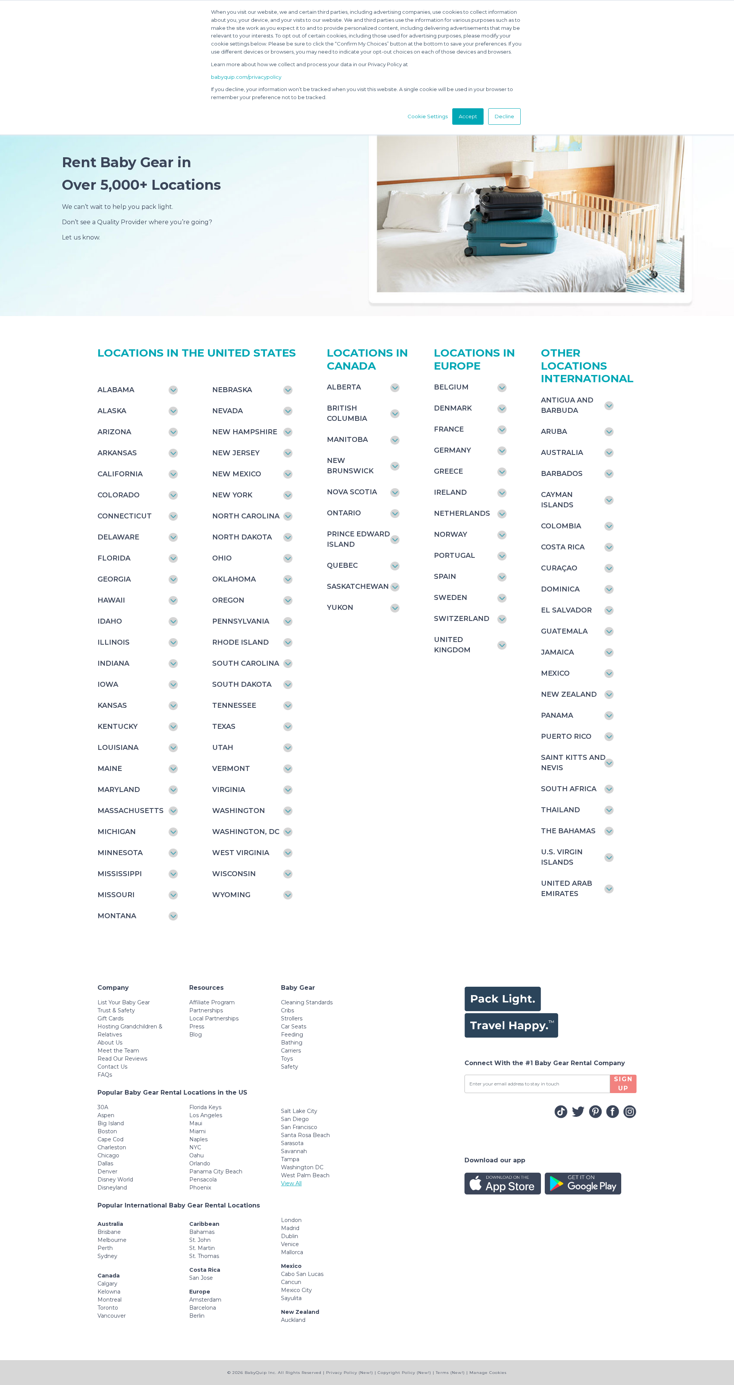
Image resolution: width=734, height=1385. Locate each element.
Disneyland (112, 1187)
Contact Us (112, 1066)
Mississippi (119, 874)
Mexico (555, 673)
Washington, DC (245, 832)
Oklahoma (234, 579)
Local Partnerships (214, 1018)
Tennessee (234, 705)
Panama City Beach (215, 1171)
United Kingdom (452, 644)
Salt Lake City (299, 1111)
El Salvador (566, 610)
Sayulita (291, 1298)
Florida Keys (205, 1107)
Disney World (115, 1179)
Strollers (291, 1018)
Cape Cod (110, 1139)
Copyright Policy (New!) (404, 1372)
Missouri (116, 895)
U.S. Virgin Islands (562, 857)
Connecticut (124, 516)
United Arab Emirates (566, 888)
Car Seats (293, 1026)
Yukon (340, 607)
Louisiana (117, 747)
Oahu (196, 1155)
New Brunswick (350, 465)
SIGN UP (623, 1083)
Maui (195, 1123)
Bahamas (201, 1232)
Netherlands (462, 513)
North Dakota (242, 537)
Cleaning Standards (307, 1002)
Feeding (292, 1034)
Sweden (450, 597)
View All (291, 1183)
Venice (290, 1244)
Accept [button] (468, 116)
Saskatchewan (358, 586)
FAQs (104, 1074)
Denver (107, 1171)
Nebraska (232, 390)
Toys (287, 1058)
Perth (105, 1248)
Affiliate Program (212, 1002)
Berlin (197, 1315)
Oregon (228, 600)
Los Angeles (205, 1115)
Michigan (116, 832)
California (120, 474)
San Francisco (299, 1127)
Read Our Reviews (122, 1058)
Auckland (293, 1320)
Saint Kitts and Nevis (573, 762)
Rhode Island (240, 642)
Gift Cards (110, 1018)
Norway (450, 534)
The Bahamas (568, 831)
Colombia (561, 526)
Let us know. (81, 237)
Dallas (105, 1163)
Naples (198, 1139)
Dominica (560, 589)
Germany (452, 450)
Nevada (227, 411)
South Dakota (241, 684)
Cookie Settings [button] (428, 116)
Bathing (291, 1042)
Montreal (109, 1299)
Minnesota (120, 853)
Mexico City (296, 1290)
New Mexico (236, 474)
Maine (109, 768)
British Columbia (347, 413)
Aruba (554, 431)
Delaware (118, 537)
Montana (116, 916)
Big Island (110, 1123)
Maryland (118, 789)
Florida (113, 558)
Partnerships (206, 1010)
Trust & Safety (116, 1010)
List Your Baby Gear (123, 1002)
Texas (223, 726)
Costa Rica (563, 547)
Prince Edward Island (358, 539)
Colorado (118, 495)
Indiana (113, 663)
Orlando (199, 1163)
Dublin (289, 1236)
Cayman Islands (557, 499)
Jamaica (557, 652)
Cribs (287, 1010)
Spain (445, 576)
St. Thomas (204, 1256)
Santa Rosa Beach (305, 1135)
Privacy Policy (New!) (349, 1372)
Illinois (113, 642)
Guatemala (564, 631)
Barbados (562, 473)
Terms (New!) (450, 1372)
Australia (562, 452)
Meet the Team (118, 1050)
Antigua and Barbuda (567, 405)
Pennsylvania (240, 621)
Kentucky (117, 726)
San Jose (201, 1277)
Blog (195, 1034)
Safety (289, 1066)
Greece (448, 471)
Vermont (231, 768)
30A (102, 1107)
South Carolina (245, 663)
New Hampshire (244, 432)
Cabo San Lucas (302, 1274)
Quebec (342, 565)
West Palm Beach (305, 1175)
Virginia (228, 789)
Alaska (111, 411)
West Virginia (240, 853)
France (449, 429)
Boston (107, 1131)
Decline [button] (504, 116)
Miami (197, 1131)
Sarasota (292, 1143)
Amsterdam (205, 1299)
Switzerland (461, 618)
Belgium (451, 387)
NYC (195, 1147)
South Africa (568, 789)
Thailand (560, 810)
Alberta (344, 387)
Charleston (111, 1147)
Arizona (114, 432)
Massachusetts (130, 811)
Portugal (454, 555)
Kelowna (108, 1291)
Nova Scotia (352, 492)
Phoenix (200, 1187)
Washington (238, 811)
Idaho (109, 621)
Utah (222, 747)
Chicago (108, 1155)
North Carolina (245, 516)
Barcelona (202, 1307)
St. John (200, 1240)
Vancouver (111, 1315)
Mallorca (292, 1252)
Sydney (107, 1256)
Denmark (453, 408)
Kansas (112, 705)
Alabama (115, 390)
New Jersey (236, 453)
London (291, 1220)
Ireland (450, 492)
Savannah (294, 1151)
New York (232, 495)
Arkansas (117, 453)
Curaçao (559, 568)
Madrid (290, 1228)
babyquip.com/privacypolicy (246, 77)
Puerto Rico (566, 736)
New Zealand (569, 694)
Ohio (222, 558)
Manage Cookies (488, 1372)
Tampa (290, 1159)
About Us (109, 1042)
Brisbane (109, 1232)
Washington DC (302, 1167)
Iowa (107, 684)
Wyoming (231, 895)
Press (196, 1026)
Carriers (291, 1050)
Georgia (114, 579)
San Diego (295, 1119)
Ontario (344, 513)
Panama (557, 715)
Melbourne (112, 1240)
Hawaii (111, 600)
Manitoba (347, 439)
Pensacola (203, 1179)
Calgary (107, 1283)
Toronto (107, 1307)
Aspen (105, 1115)
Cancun (291, 1282)
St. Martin (202, 1248)
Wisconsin (234, 874)
